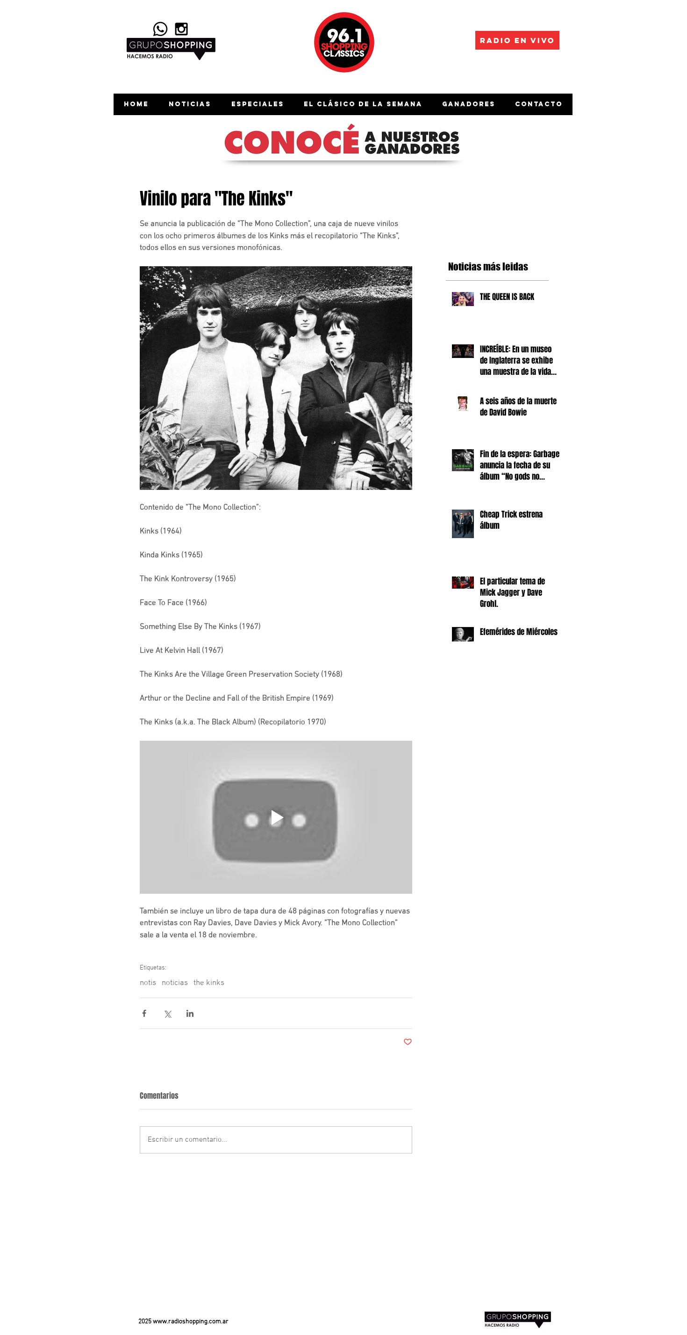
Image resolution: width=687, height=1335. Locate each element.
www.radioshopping (180, 1322)
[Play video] (276, 817)
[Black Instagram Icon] (181, 29)
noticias (175, 983)
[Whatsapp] (160, 29)
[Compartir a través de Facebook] (144, 1013)
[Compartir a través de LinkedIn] (190, 1013)
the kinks (208, 983)
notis (148, 983)
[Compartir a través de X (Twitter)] (167, 1013)
